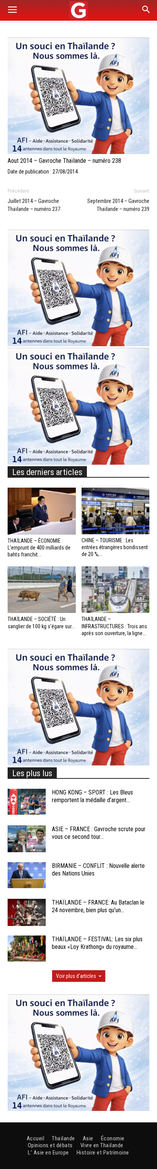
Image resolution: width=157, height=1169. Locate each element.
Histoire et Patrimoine (103, 1152)
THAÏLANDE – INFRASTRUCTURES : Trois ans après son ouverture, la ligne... (114, 626)
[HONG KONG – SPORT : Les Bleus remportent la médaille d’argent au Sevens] (27, 802)
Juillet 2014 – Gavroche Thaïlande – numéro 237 (34, 205)
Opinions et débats (50, 1145)
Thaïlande (63, 1138)
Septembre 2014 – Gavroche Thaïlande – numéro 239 (118, 205)
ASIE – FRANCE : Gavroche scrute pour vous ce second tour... (99, 833)
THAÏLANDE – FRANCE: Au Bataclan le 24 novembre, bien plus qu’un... (98, 906)
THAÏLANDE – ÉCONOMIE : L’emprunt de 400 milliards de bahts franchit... (39, 548)
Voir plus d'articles (76, 976)
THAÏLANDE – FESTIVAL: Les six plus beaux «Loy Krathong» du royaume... (97, 943)
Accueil (36, 1138)
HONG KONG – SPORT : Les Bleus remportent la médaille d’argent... (92, 796)
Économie (113, 1138)
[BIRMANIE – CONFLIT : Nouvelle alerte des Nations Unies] (27, 875)
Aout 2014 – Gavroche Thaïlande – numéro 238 (64, 160)
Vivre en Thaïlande (101, 1145)
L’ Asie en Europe (48, 1152)
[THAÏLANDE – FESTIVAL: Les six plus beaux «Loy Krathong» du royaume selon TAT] (27, 949)
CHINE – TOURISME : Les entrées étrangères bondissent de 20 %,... (115, 547)
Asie (88, 1138)
